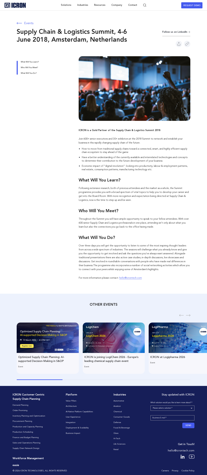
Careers (165, 471)
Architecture (71, 406)
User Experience (73, 417)
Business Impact (73, 433)
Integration (70, 422)
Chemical (118, 412)
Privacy (175, 471)
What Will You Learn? (30, 62)
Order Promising (20, 410)
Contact (132, 5)
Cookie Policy (187, 471)
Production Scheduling (23, 432)
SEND (188, 425)
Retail (116, 450)
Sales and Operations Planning (26, 443)
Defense (117, 422)
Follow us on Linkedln (174, 32)
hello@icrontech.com (130, 278)
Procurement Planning (22, 421)
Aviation (117, 406)
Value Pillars (71, 401)
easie (16, 465)
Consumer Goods (122, 417)
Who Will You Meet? (29, 68)
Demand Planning (20, 405)
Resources (99, 5)
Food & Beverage (122, 428)
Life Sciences (119, 444)
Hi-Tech (117, 439)
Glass (116, 433)
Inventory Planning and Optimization (29, 416)
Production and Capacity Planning (28, 427)
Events (28, 23)
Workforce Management (28, 458)
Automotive (119, 401)
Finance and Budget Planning (26, 438)
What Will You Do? (29, 73)
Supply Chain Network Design (26, 448)
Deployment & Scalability (77, 428)
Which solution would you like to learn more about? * (171, 403)
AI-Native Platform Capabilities (79, 412)
